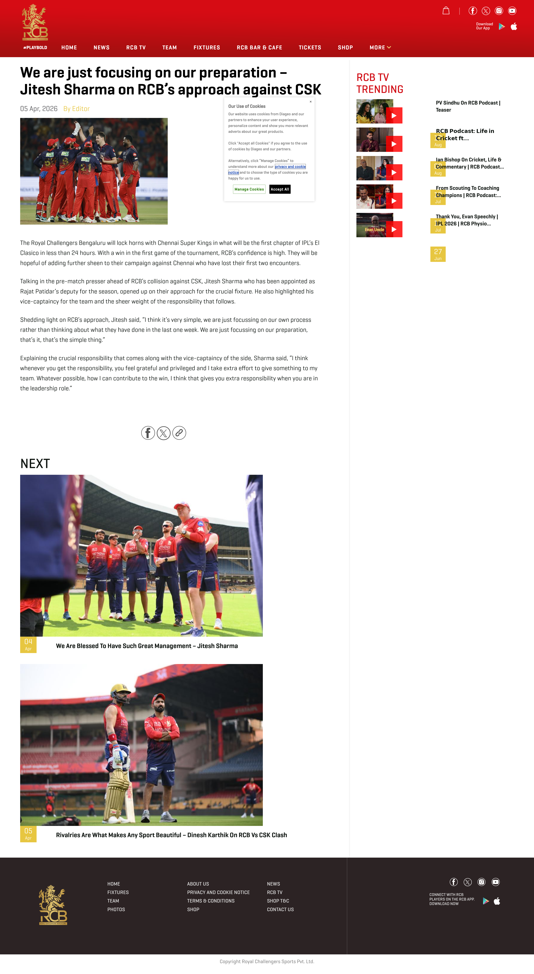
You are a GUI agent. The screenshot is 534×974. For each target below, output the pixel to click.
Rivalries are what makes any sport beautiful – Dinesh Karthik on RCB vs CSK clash (171, 835)
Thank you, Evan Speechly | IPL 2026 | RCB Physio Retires (467, 220)
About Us (198, 884)
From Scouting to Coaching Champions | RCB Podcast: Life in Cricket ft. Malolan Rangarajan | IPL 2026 (467, 192)
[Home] (53, 905)
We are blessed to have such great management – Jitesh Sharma (147, 645)
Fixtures (207, 47)
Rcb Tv (136, 47)
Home (69, 47)
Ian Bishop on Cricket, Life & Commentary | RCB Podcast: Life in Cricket (468, 163)
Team (169, 47)
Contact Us (280, 909)
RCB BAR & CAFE (259, 47)
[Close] (311, 102)
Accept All (280, 189)
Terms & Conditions (211, 901)
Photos (116, 909)
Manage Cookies (249, 189)
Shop (345, 47)
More (378, 47)
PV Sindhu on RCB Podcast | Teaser (468, 106)
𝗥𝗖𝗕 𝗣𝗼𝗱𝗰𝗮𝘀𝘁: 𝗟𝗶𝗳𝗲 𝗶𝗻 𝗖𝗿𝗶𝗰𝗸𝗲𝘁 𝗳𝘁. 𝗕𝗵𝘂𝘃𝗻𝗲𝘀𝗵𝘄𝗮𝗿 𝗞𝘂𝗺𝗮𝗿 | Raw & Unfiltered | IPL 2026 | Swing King (469, 135)
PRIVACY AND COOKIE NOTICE (218, 892)
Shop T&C (278, 901)
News (102, 47)
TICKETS (310, 47)
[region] (269, 149)
